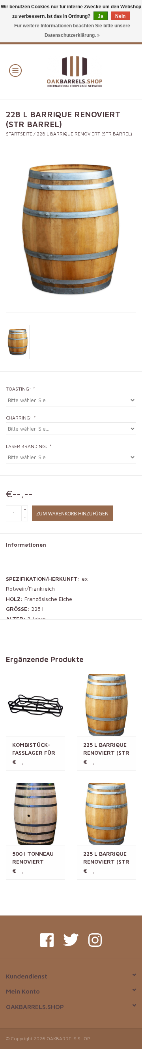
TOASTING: (20, 389)
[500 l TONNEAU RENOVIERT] (35, 814)
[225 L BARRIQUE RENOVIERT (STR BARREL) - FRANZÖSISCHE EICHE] (106, 705)
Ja (100, 16)
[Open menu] (15, 70)
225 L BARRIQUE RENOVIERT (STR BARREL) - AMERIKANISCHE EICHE (106, 858)
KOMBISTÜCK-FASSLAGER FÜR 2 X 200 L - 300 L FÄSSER (35, 749)
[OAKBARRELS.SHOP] (86, 70)
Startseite (19, 134)
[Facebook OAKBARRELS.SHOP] (47, 940)
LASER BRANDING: (28, 446)
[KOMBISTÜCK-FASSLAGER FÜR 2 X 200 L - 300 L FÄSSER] (35, 705)
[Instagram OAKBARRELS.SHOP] (95, 940)
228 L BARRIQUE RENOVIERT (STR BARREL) (84, 134)
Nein (120, 16)
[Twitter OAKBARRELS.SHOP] (71, 940)
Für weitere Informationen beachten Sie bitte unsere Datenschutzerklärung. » (72, 30)
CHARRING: (20, 418)
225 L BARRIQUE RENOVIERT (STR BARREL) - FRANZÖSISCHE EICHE (106, 749)
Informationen (26, 544)
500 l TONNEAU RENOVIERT (33, 857)
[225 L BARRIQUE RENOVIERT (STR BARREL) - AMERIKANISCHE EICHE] (106, 814)
